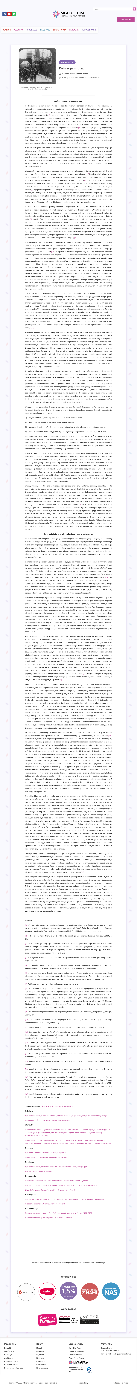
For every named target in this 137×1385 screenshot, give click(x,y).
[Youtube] (9, 14)
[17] (40, 860)
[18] (82, 872)
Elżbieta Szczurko (32, 1190)
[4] (88, 174)
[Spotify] (14, 14)
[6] (85, 180)
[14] (84, 674)
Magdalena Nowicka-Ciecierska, (56, 1181)
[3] (42, 166)
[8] (31, 219)
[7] (32, 190)
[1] (49, 115)
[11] (32, 328)
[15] (62, 680)
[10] (52, 252)
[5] (51, 177)
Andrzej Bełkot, (38, 1171)
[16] (109, 736)
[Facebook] (4, 14)
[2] (79, 128)
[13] (106, 577)
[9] (75, 238)
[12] (79, 504)
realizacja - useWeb (120, 1383)
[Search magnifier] (134, 8)
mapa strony (83, 1383)
